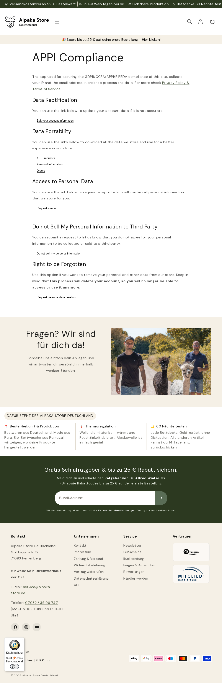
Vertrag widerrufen (89, 572)
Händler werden (135, 578)
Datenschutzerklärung (91, 578)
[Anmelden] (161, 498)
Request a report (47, 208)
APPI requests (46, 158)
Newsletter (132, 546)
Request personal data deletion (56, 297)
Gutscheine (132, 552)
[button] (57, 21)
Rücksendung (133, 559)
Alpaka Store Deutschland (40, 675)
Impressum (82, 552)
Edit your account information (55, 120)
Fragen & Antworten (139, 565)
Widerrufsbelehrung (89, 565)
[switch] (14, 666)
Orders (41, 170)
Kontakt (80, 546)
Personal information (49, 164)
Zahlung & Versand (88, 559)
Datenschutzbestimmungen (116, 510)
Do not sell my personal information (59, 253)
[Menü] (21, 640)
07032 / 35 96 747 (41, 602)
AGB (77, 585)
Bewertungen (134, 572)
